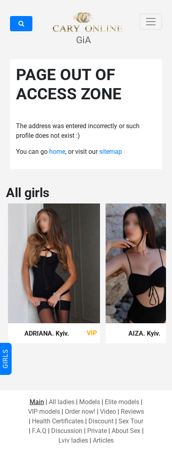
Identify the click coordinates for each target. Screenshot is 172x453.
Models (89, 402)
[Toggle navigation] (151, 22)
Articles (103, 440)
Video (108, 411)
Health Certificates (58, 421)
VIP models (44, 411)
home (57, 151)
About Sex (126, 431)
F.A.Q (39, 431)
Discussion (66, 431)
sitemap (110, 151)
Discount (101, 421)
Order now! (80, 411)
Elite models (122, 402)
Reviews (132, 411)
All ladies (61, 402)
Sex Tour (130, 421)
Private (97, 431)
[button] (21, 23)
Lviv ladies (73, 440)
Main (37, 402)
